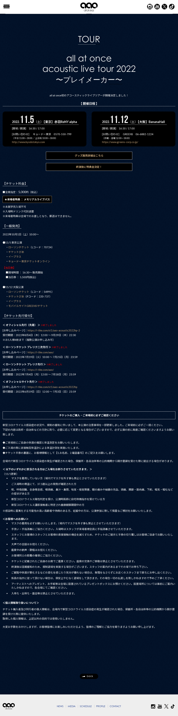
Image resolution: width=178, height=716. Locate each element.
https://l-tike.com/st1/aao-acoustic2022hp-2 (54, 330)
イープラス (14, 256)
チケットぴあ (16, 251)
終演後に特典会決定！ (89, 166)
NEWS (60, 706)
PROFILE (100, 706)
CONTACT (115, 706)
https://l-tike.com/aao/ (41, 352)
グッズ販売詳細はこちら (89, 155)
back (90, 676)
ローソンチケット (18, 247)
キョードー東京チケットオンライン (29, 261)
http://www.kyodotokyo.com (28, 142)
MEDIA (71, 706)
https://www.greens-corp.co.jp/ (120, 142)
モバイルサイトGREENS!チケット (28, 305)
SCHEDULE (86, 706)
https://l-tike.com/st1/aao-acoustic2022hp (52, 386)
